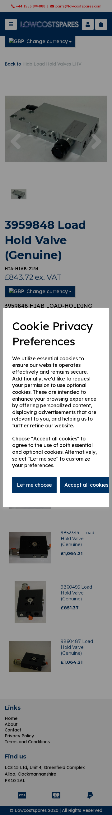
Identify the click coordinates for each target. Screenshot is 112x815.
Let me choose (34, 485)
